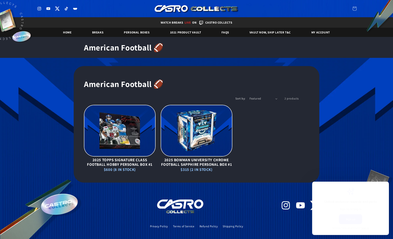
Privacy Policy (159, 226)
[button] (354, 8)
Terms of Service (183, 226)
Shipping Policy (233, 226)
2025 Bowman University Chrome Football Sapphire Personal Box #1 (196, 162)
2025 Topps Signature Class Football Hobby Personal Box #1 (119, 162)
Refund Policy (209, 226)
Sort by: (240, 98)
